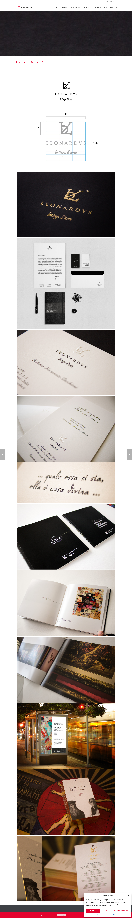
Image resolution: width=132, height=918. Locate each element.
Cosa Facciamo (76, 7)
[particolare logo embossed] (66, 362)
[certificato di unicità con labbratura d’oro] (66, 868)
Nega (106, 910)
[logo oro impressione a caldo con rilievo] (66, 204)
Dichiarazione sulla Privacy (111, 914)
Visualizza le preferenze (121, 910)
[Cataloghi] (66, 537)
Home (56, 7)
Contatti (98, 7)
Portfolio (87, 7)
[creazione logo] (66, 120)
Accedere (111, 1)
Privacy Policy (62, 915)
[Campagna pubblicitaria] (66, 736)
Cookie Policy (100, 914)
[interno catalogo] (66, 603)
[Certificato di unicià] (66, 802)
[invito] (66, 429)
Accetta (92, 910)
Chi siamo (65, 7)
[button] (128, 896)
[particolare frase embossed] (66, 482)
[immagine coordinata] (66, 283)
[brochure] (66, 670)
